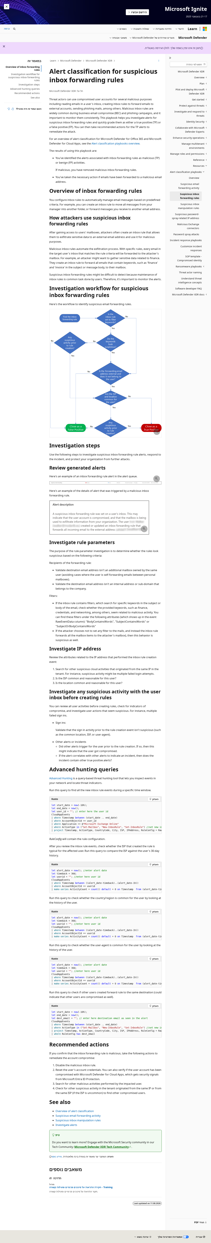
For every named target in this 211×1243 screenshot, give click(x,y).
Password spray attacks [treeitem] (186, 234)
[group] (105, 818)
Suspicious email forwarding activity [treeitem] (188, 186)
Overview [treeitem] (194, 177)
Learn (53, 60)
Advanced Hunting (60, 778)
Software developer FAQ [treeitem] (188, 288)
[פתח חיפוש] (14, 29)
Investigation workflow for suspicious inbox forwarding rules (24, 77)
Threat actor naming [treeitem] (190, 272)
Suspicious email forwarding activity (78, 1115)
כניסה (7, 28)
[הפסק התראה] (6, 6)
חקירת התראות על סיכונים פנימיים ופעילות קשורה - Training (81, 1187)
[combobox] (188, 64)
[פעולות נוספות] (159, 60)
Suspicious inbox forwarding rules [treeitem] (189, 196)
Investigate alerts (66, 1125)
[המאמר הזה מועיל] (13, 109)
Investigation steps (29, 84)
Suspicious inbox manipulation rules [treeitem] (188, 206)
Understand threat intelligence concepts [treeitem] (190, 280)
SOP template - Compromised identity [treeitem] (189, 258)
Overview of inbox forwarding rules (23, 68)
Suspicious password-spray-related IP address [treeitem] (185, 216)
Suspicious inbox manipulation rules (78, 1120)
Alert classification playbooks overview (115, 143)
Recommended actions (27, 93)
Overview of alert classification (75, 1111)
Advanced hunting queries (25, 88)
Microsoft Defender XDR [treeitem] (191, 71)
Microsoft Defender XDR (99, 60)
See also (35, 97)
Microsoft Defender (71, 60)
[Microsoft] (205, 29)
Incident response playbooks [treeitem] (186, 240)
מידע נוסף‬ (57, 1156)
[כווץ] (170, 58)
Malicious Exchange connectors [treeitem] (188, 226)
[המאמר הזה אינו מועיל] (9, 109)
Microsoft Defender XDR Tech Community (101, 1147)
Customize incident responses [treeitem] (191, 248)
